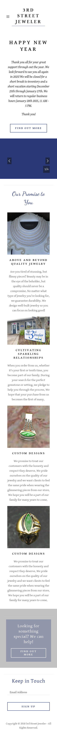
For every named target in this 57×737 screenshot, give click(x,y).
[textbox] (28, 691)
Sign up (28, 706)
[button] (8, 17)
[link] (28, 16)
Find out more (28, 128)
